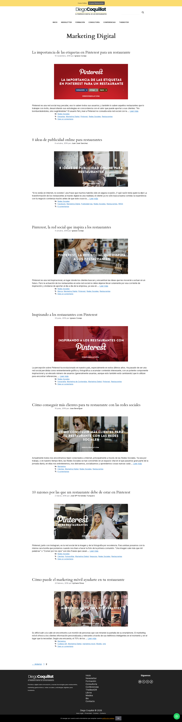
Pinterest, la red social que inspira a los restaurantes (71, 227)
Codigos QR (62, 644)
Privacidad (88, 713)
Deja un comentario (65, 119)
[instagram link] (147, 681)
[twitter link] (143, 681)
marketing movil (88, 644)
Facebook (62, 204)
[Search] (143, 12)
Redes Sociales (64, 114)
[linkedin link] (140, 681)
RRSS (120, 204)
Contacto (90, 701)
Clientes (61, 469)
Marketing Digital (72, 116)
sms (104, 644)
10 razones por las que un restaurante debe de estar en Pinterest (81, 492)
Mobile (99, 644)
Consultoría (91, 684)
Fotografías (69, 556)
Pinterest (84, 116)
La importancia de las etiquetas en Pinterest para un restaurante (81, 52)
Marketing (62, 466)
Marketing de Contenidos (77, 381)
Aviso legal (79, 713)
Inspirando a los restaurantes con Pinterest (64, 314)
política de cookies (108, 718)
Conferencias (92, 687)
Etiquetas (61, 116)
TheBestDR (91, 690)
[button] (177, 716)
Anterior (37, 664)
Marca (60, 291)
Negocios (93, 556)
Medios (89, 695)
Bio (87, 698)
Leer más (134, 111)
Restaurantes (107, 116)
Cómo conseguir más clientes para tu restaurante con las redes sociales (86, 404)
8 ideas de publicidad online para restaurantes (67, 139)
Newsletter (91, 678)
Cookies (95, 713)
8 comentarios (63, 206)
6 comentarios (63, 471)
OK (118, 718)
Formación (91, 681)
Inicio (88, 675)
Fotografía (62, 381)
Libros (89, 692)
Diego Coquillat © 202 (90, 710)
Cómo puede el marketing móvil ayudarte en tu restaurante (78, 579)
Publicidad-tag (86, 204)
